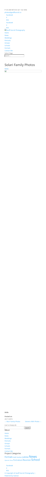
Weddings (8, 38)
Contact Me (9, 51)
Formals (7, 48)
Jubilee (25, 457)
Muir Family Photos (12, 421)
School (35, 460)
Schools (7, 45)
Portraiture (17, 460)
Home (7, 33)
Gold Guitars (17, 457)
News (7, 35)
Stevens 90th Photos (33, 421)
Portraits (8, 40)
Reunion (27, 460)
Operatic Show (9, 460)
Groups (7, 43)
